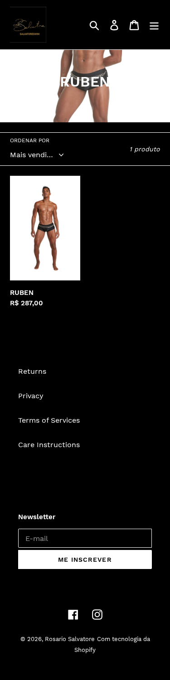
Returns (32, 371)
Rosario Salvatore (70, 639)
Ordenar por (29, 140)
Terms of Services (49, 420)
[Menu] (154, 24)
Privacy (31, 395)
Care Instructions (49, 444)
